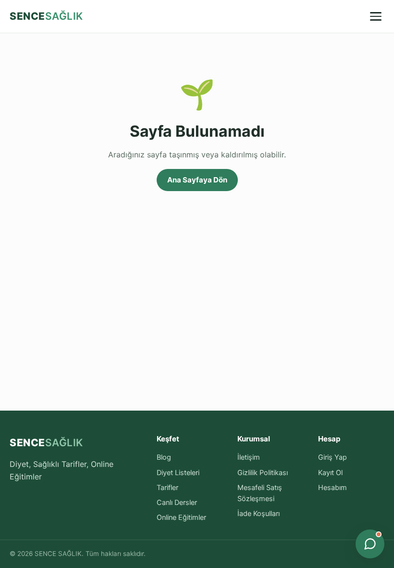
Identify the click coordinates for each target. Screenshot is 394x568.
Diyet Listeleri (178, 472)
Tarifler (167, 487)
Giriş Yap (332, 457)
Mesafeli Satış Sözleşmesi (259, 493)
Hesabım (332, 487)
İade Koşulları (258, 513)
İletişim (248, 457)
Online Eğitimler (181, 517)
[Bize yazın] (370, 543)
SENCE (46, 16)
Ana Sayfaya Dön (197, 179)
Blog (164, 457)
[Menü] (375, 16)
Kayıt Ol (330, 472)
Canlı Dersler (177, 502)
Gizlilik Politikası (262, 472)
